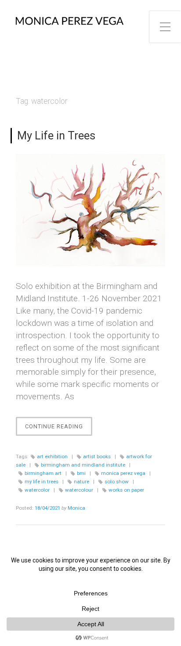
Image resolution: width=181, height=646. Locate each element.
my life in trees (41, 481)
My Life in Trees (56, 135)
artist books (97, 456)
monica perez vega (123, 473)
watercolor (37, 490)
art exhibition (52, 456)
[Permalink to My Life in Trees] (90, 210)
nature (81, 481)
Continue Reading (58, 429)
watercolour (79, 490)
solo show (117, 481)
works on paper (126, 490)
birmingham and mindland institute (83, 465)
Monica (76, 508)
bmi (81, 473)
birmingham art (43, 473)
